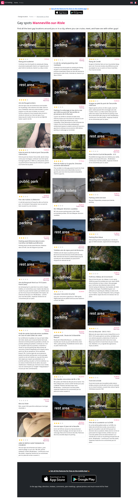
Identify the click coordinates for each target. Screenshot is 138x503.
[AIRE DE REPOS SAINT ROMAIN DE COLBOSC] (33, 424)
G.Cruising (8, 2)
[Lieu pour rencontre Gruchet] (69, 277)
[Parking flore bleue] (104, 218)
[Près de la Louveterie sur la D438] (104, 405)
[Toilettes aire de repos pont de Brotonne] (69, 232)
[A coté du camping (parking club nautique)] (69, 44)
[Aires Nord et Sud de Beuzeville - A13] (104, 136)
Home (16, 3)
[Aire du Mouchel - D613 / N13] (104, 313)
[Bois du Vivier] (33, 385)
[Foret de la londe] (104, 362)
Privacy (21, 3)
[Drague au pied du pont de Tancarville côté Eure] (104, 86)
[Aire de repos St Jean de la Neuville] (69, 408)
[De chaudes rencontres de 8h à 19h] (69, 362)
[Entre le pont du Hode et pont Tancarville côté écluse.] (33, 135)
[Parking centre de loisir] (104, 179)
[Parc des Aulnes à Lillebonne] (33, 181)
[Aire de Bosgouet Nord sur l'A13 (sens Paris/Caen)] (33, 264)
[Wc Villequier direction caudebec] (69, 190)
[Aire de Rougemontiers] (33, 84)
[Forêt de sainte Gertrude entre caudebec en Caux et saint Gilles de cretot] (33, 315)
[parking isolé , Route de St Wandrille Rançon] (69, 317)
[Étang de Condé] (104, 44)
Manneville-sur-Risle (43, 17)
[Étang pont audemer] (33, 44)
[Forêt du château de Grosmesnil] (104, 258)
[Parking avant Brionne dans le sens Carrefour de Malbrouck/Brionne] (33, 222)
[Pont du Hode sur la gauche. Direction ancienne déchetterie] (69, 146)
